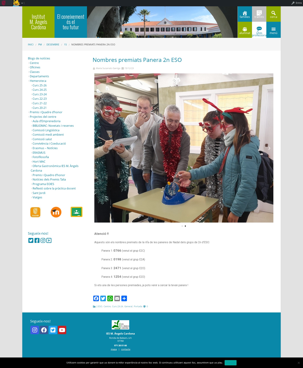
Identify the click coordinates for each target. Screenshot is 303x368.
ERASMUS (39, 153)
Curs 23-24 (117, 306)
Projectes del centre (43, 117)
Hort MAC (39, 161)
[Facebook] (37, 240)
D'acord (230, 362)
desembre (52, 44)
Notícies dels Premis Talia (49, 179)
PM (40, 44)
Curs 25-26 (40, 85)
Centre (107, 306)
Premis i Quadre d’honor (46, 112)
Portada (138, 306)
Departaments (39, 76)
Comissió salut (42, 139)
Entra (299, 2)
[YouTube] (62, 330)
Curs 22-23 (40, 99)
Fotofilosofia (41, 157)
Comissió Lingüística (46, 130)
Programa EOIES (43, 184)
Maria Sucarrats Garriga (108, 68)
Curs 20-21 (40, 108)
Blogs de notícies (39, 58)
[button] (182, 226)
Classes (35, 72)
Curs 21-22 (40, 103)
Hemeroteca (38, 81)
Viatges (37, 197)
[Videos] (48, 240)
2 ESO (99, 306)
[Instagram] (43, 240)
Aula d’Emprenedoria (46, 121)
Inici (30, 44)
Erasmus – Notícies (45, 148)
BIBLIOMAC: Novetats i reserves (53, 126)
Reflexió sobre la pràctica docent (54, 188)
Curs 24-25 (40, 90)
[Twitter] (30, 240)
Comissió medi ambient (48, 135)
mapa (114, 349)
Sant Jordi (39, 193)
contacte (125, 349)
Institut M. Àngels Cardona (38, 21)
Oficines (35, 67)
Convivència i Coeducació (49, 143)
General (128, 306)
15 (65, 44)
